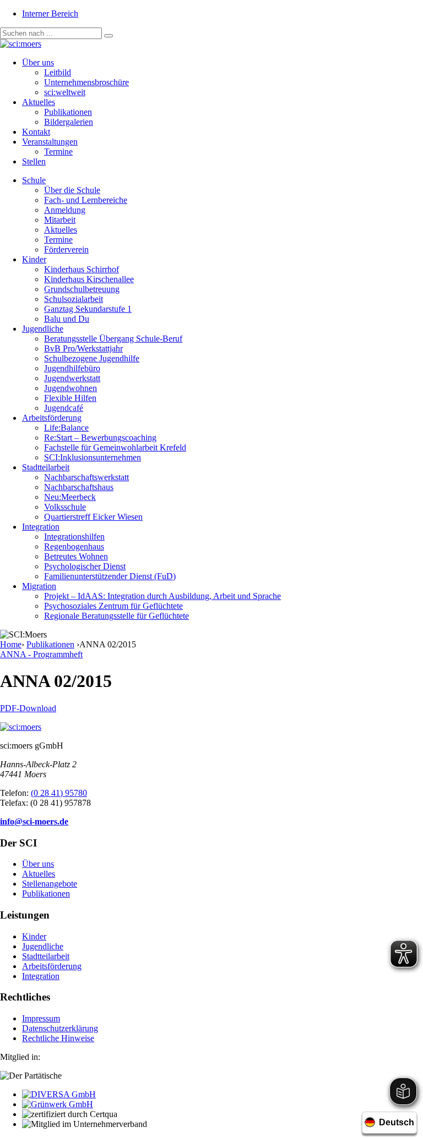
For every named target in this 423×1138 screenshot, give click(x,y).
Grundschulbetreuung (82, 289)
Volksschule (65, 507)
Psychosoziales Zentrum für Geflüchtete (113, 606)
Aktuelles (38, 102)
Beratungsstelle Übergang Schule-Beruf (113, 338)
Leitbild (57, 72)
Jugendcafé (63, 408)
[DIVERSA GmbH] (59, 1094)
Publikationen (68, 112)
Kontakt (36, 131)
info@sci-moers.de (34, 821)
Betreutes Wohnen (76, 556)
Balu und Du (66, 318)
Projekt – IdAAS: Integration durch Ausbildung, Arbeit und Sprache (162, 596)
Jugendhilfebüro (72, 368)
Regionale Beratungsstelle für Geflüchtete (116, 615)
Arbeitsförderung (52, 417)
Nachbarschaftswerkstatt (86, 477)
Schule (34, 180)
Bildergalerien (68, 122)
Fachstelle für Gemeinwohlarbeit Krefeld (115, 447)
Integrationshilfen (74, 536)
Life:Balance (66, 427)
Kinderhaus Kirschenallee (89, 279)
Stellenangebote (49, 883)
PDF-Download (28, 708)
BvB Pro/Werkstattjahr (83, 348)
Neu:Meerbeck (70, 497)
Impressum (41, 1018)
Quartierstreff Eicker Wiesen (93, 516)
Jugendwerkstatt (72, 378)
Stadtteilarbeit (45, 467)
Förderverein (66, 249)
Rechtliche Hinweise (58, 1038)
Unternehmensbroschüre (86, 82)
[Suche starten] (108, 35)
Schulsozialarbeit (73, 299)
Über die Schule (72, 190)
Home (10, 644)
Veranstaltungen (50, 141)
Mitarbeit (59, 219)
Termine (58, 151)
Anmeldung (64, 210)
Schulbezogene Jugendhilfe (91, 358)
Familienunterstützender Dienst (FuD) (110, 576)
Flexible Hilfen (70, 398)
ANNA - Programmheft (41, 654)
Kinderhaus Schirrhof (81, 269)
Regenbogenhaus (74, 546)
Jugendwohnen (70, 388)
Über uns (38, 62)
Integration (40, 526)
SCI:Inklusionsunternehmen (92, 457)
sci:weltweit (64, 92)
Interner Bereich (50, 13)
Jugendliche (42, 328)
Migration (39, 586)
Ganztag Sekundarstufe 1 (88, 309)
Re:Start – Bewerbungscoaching (100, 437)
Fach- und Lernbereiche (85, 200)
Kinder (34, 259)
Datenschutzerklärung (60, 1028)
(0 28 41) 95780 (59, 793)
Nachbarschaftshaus (78, 487)
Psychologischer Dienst (85, 566)
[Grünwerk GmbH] (57, 1104)
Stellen (34, 161)
